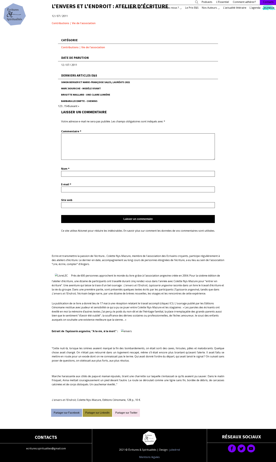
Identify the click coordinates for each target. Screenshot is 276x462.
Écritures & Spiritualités (138, 7)
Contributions (60, 23)
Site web (66, 200)
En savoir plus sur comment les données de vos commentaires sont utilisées (168, 230)
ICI (171, 303)
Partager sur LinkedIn (97, 412)
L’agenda (254, 7)
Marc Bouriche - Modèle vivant (81, 88)
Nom (65, 168)
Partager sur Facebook (67, 412)
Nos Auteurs (209, 7)
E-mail (66, 184)
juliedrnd (174, 449)
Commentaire (71, 131)
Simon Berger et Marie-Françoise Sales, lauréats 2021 (95, 82)
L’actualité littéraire (234, 7)
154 (66, 106)
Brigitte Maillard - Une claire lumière (85, 94)
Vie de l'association (84, 23)
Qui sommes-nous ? (167, 7)
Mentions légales (149, 457)
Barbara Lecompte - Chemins (79, 101)
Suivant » (73, 106)
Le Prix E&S (192, 7)
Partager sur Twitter (126, 412)
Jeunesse (269, 7)
